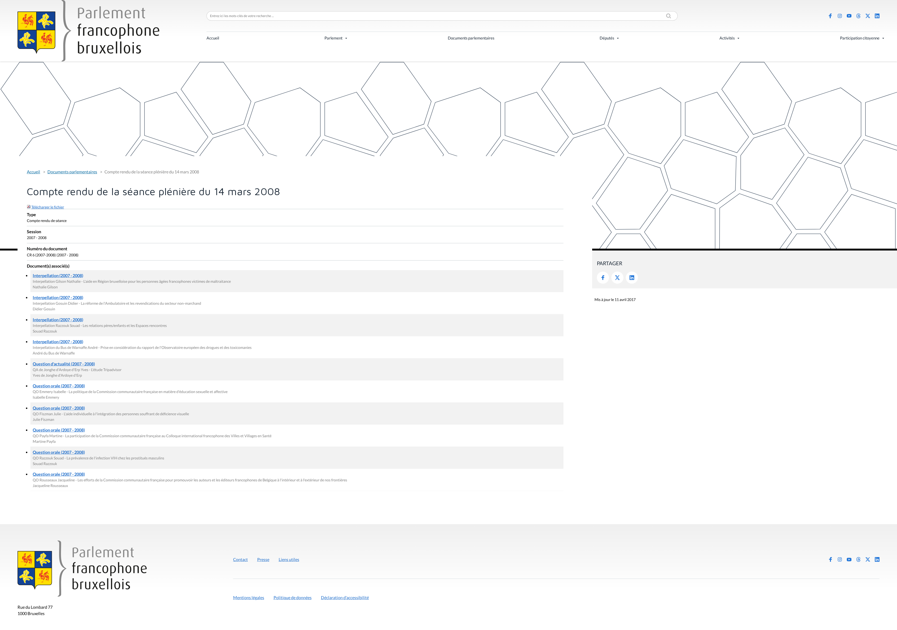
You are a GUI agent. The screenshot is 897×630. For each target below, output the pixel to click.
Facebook (830, 16)
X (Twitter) (867, 16)
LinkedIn (877, 16)
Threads (858, 16)
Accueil (212, 38)
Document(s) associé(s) (48, 266)
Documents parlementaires (471, 38)
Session (34, 232)
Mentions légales (248, 597)
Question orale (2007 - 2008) (59, 385)
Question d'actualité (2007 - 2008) (64, 363)
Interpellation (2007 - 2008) (58, 275)
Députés (607, 38)
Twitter (617, 278)
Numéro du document (47, 249)
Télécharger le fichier (47, 207)
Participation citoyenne (859, 38)
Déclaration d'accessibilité (345, 597)
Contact (240, 559)
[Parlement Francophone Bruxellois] (88, 30)
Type (31, 215)
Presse (263, 559)
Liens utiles (289, 559)
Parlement (333, 38)
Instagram (839, 16)
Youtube (849, 16)
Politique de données (293, 597)
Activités (727, 38)
